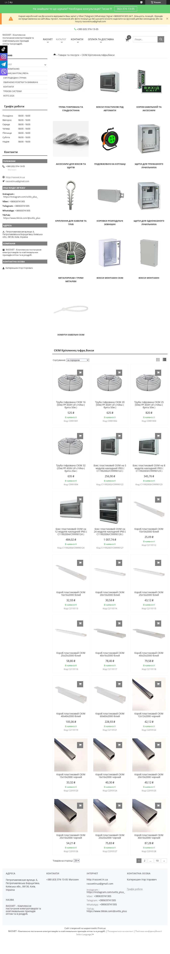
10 (157, 860)
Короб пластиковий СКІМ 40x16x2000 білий (109, 654)
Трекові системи (12, 91)
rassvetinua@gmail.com (17, 181)
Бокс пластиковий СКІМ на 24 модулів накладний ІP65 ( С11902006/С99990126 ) (110, 532)
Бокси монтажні (149, 277)
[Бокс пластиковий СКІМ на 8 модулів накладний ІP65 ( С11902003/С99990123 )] (149, 445)
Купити (80, 373)
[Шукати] (161, 39)
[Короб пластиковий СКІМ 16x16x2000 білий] (71, 572)
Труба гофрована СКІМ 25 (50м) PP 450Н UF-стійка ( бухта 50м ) (149, 405)
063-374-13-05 (125, 9)
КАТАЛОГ (61, 39)
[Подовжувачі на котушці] (110, 139)
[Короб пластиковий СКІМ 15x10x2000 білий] (149, 509)
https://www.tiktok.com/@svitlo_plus (21, 218)
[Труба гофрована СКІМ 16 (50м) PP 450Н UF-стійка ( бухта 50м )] (71, 382)
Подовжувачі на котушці (110, 163)
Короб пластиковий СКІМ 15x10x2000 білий (148, 530)
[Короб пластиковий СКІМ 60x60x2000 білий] (110, 694)
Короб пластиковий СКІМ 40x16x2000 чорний (148, 836)
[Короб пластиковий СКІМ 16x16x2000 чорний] (110, 754)
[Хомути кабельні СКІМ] (71, 310)
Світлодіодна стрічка (14, 77)
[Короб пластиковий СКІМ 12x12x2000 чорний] (149, 694)
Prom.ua (102, 928)
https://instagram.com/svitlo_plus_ (20, 196)
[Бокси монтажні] (149, 253)
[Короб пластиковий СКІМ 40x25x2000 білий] (149, 633)
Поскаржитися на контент (120, 931)
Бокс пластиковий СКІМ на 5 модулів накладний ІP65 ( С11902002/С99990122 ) (110, 468)
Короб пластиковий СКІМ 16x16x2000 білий (70, 593)
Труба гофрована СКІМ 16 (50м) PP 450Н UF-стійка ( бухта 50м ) (70, 405)
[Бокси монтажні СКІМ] (110, 253)
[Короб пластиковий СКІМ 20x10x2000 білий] (110, 572)
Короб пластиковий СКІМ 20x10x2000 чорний (148, 775)
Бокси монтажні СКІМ (110, 277)
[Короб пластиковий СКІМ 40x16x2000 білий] (110, 633)
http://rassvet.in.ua (15, 177)
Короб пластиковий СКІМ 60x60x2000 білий (109, 715)
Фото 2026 (8, 95)
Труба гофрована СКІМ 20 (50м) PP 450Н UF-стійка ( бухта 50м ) (110, 405)
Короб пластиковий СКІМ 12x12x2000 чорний (148, 715)
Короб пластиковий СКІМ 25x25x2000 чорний (109, 836)
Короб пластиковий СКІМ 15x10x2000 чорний (70, 775)
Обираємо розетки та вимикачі (20, 82)
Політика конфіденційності (148, 931)
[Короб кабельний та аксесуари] (149, 82)
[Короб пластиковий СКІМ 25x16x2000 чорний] (71, 815)
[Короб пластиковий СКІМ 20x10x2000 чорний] (149, 754)
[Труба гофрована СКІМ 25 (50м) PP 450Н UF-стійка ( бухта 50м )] (149, 382)
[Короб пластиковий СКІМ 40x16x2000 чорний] (149, 815)
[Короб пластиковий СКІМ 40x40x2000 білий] (71, 694)
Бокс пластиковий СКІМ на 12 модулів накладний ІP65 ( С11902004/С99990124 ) (71, 532)
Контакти (8, 86)
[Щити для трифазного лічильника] (149, 139)
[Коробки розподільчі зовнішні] (110, 196)
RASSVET (48, 39)
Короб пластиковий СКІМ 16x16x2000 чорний (109, 775)
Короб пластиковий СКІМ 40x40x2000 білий (70, 715)
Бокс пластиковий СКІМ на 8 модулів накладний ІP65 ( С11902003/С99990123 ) (149, 468)
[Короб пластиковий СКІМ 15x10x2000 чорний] (71, 754)
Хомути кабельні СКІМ (70, 334)
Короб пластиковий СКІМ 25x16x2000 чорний (70, 836)
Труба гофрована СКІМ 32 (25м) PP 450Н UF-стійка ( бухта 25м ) (70, 468)
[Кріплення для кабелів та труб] (71, 196)
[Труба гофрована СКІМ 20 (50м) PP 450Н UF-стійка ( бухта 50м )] (110, 382)
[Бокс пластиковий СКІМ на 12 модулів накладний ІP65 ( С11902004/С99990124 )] (71, 509)
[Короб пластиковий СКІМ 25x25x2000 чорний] (110, 815)
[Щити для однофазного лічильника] (149, 196)
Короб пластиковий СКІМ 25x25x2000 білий (70, 654)
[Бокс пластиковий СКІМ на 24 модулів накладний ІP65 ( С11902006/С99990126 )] (110, 509)
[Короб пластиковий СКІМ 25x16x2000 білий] (149, 572)
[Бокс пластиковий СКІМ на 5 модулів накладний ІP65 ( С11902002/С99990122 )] (110, 445)
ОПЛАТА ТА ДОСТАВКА (101, 39)
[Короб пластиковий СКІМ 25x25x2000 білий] (71, 633)
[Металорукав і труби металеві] (71, 253)
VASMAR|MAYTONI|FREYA (15, 73)
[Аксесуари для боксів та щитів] (71, 139)
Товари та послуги (68, 55)
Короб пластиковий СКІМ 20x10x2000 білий (109, 593)
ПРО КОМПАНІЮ (11, 68)
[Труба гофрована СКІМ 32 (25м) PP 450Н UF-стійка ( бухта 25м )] (71, 445)
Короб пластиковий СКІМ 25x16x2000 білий (148, 593)
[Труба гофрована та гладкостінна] (71, 82)
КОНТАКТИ (77, 39)
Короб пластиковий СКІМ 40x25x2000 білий (148, 654)
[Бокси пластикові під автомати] (110, 82)
